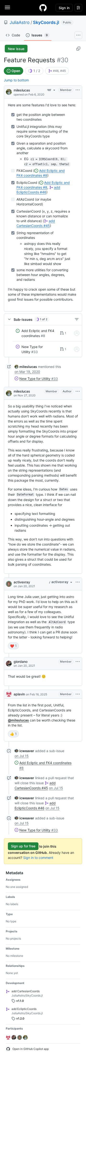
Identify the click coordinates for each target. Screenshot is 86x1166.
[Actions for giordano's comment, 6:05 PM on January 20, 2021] (77, 661)
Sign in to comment (38, 858)
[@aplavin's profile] (9, 694)
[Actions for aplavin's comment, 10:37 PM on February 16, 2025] (77, 694)
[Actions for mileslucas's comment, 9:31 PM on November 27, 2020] (77, 391)
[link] (53, 71)
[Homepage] (43, 7)
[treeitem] (43, 333)
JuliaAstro (20, 22)
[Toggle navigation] (7, 7)
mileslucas (22, 90)
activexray (22, 582)
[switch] (13, 645)
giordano (20, 661)
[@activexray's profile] (9, 584)
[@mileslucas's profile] (9, 92)
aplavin (19, 694)
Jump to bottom (16, 80)
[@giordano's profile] (9, 663)
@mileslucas (18, 720)
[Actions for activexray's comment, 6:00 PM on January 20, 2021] (77, 582)
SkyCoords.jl (46, 22)
